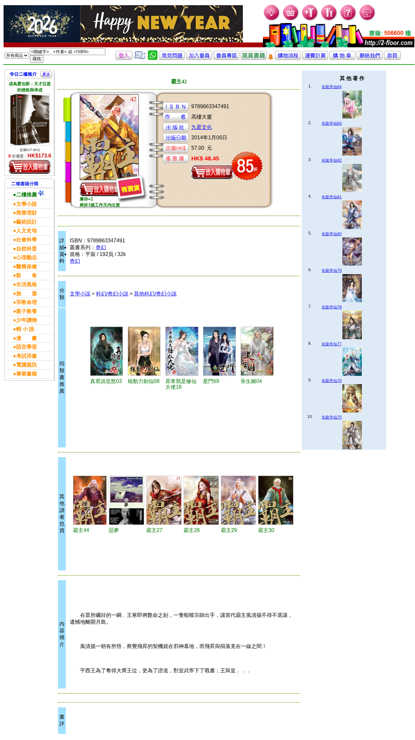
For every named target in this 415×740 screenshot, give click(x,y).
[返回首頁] (392, 58)
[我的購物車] (291, 19)
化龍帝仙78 (332, 307)
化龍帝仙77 (332, 344)
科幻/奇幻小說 (112, 293)
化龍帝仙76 (332, 380)
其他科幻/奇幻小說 (155, 293)
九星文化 (201, 127)
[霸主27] (164, 500)
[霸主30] (275, 500)
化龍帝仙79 (332, 270)
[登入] (123, 58)
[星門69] (221, 351)
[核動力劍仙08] (145, 351)
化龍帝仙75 (332, 417)
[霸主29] (238, 500)
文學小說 (80, 293)
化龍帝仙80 (332, 234)
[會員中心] (329, 19)
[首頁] (367, 19)
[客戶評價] (140, 58)
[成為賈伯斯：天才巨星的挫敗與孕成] (30, 119)
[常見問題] (348, 19)
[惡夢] (126, 500)
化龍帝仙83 (332, 123)
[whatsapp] (153, 58)
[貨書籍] (254, 58)
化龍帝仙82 (332, 160)
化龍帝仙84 (332, 87)
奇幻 (101, 247)
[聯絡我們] (370, 58)
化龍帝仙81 (332, 197)
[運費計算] (315, 58)
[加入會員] (310, 19)
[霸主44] (90, 500)
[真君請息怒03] (108, 351)
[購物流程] (288, 58)
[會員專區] (226, 58)
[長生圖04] (258, 351)
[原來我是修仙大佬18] (183, 351)
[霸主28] (201, 500)
